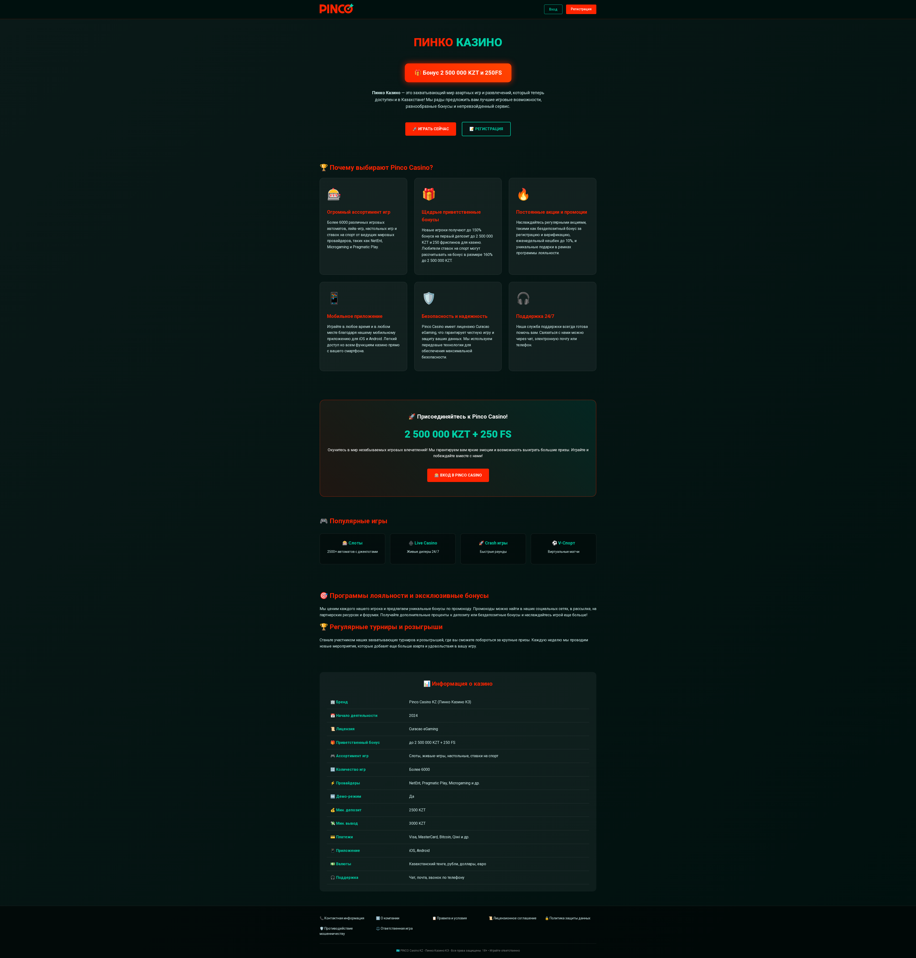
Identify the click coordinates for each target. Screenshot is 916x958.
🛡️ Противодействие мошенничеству (336, 931)
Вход (553, 9)
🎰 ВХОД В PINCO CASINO (458, 475)
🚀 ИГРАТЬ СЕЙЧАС (430, 129)
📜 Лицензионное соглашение (512, 918)
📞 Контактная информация (342, 918)
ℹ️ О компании (387, 918)
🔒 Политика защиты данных (567, 918)
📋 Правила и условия (449, 918)
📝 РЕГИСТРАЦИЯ (486, 129)
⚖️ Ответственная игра (394, 928)
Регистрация (581, 9)
